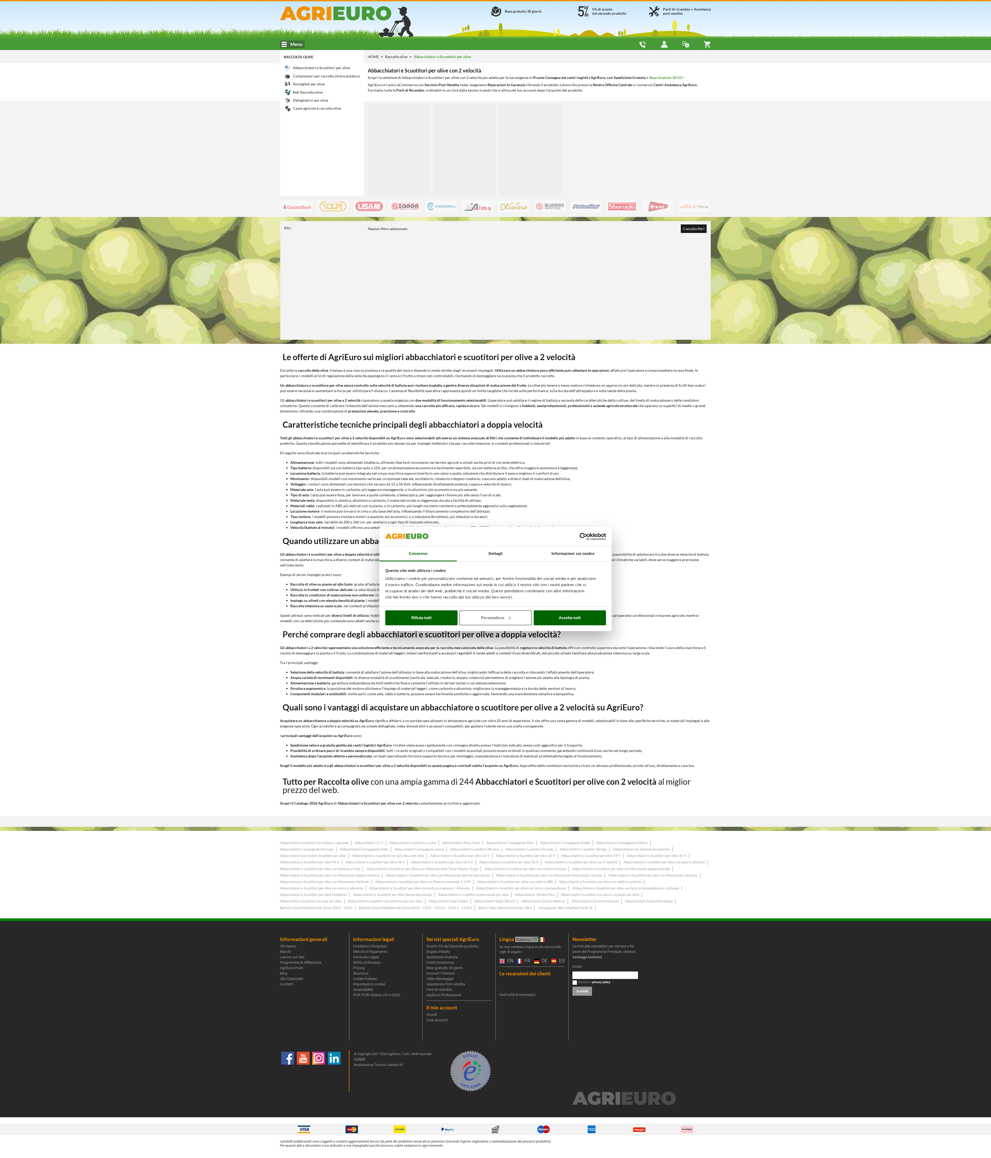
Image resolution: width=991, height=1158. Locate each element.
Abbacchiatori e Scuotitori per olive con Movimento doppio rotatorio (330, 875)
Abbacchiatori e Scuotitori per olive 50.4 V (442, 862)
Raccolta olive (298, 57)
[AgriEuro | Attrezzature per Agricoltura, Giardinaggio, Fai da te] (349, 13)
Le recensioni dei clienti (524, 973)
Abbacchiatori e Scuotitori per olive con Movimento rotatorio (652, 875)
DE (544, 961)
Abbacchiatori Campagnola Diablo (565, 843)
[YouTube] (303, 1071)
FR (526, 961)
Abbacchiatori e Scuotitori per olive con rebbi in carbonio (600, 882)
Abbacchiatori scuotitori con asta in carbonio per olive (600, 895)
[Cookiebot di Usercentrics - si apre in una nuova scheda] (583, 536)
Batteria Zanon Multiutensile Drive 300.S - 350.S (316, 908)
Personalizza (492, 618)
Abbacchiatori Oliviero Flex (535, 895)
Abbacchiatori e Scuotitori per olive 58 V (509, 862)
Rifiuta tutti (421, 618)
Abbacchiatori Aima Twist (461, 843)
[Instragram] (318, 1071)
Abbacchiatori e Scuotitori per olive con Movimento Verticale (324, 882)
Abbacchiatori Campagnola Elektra (622, 843)
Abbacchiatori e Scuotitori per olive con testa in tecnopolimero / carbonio (625, 888)
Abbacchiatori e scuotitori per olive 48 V (375, 862)
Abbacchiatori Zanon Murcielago (649, 901)
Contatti (286, 984)
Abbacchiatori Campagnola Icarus (419, 849)
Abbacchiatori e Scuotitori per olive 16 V (460, 856)
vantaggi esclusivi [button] (587, 957)
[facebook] (287, 1071)
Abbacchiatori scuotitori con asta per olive (311, 901)
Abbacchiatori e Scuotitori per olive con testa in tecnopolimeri (521, 888)
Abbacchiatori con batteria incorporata (641, 849)
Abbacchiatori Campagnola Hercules (307, 849)
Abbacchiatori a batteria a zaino (412, 843)
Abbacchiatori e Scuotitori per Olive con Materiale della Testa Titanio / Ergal (422, 869)
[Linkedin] (334, 1071)
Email (576, 967)
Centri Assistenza (440, 962)
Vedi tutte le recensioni (517, 995)
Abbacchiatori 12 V (369, 843)
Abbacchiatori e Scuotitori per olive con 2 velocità (581, 862)
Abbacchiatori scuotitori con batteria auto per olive (385, 901)
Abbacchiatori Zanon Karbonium (595, 901)
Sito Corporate (291, 979)
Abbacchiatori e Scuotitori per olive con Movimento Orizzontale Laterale (549, 875)
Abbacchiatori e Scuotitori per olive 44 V (309, 862)
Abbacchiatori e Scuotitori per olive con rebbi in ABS (515, 882)
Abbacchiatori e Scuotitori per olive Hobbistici (313, 895)
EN (509, 961)
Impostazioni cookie (369, 984)
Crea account (437, 1020)
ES (561, 961)
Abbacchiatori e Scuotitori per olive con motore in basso (525, 869)
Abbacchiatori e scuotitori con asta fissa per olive (388, 856)
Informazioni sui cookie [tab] (573, 553)
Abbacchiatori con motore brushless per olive (313, 856)
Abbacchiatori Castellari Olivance (474, 849)
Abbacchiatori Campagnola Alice (510, 843)
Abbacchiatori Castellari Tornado (529, 849)
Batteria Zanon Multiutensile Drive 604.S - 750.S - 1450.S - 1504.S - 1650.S (415, 908)
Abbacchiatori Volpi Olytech (494, 901)
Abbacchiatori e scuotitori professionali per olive (473, 895)
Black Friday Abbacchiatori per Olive (505, 908)
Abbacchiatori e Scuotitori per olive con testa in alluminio (321, 888)
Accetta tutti (570, 618)
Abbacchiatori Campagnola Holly (364, 849)
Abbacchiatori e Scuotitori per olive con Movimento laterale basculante (438, 875)
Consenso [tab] (418, 553)
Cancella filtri (694, 228)
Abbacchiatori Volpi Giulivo (448, 901)
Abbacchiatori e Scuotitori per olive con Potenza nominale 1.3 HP (423, 882)
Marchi (285, 952)
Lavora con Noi (292, 957)
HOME (373, 56)
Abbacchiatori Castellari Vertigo (583, 849)
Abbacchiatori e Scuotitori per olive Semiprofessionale (392, 895)
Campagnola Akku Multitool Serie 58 (565, 908)
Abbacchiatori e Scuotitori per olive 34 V (591, 856)
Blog (283, 973)
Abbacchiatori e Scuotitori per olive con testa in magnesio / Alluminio (419, 888)
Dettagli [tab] (496, 553)
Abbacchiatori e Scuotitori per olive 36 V (656, 856)
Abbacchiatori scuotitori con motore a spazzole (314, 843)
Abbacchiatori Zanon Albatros (543, 901)
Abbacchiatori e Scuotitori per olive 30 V (525, 856)
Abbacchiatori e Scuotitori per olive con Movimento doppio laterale (621, 869)
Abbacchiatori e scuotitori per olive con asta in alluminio (664, 862)
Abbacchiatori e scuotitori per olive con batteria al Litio (320, 869)
